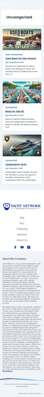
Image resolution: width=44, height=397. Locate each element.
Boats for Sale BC (14, 111)
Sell (22, 217)
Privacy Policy (23, 393)
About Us (22, 240)
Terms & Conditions (35, 393)
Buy (22, 223)
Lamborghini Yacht (16, 164)
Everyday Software (22, 386)
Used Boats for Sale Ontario (20, 58)
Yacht (7, 54)
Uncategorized (16, 54)
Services (22, 234)
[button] (22, 4)
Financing (22, 228)
